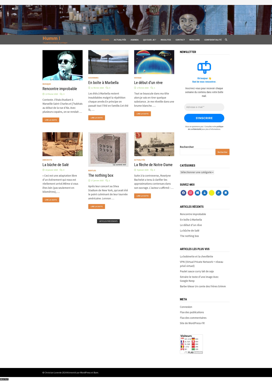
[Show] (211, 192)
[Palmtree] (218, 192)
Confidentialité (213, 39)
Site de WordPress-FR (192, 323)
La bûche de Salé (55, 164)
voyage (137, 77)
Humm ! (51, 38)
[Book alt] (225, 192)
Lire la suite (51, 120)
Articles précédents (108, 221)
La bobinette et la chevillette (196, 256)
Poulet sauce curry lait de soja (197, 271)
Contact (180, 39)
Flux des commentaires (193, 317)
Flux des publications (192, 312)
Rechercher (187, 147)
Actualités (120, 39)
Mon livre (194, 39)
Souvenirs (93, 77)
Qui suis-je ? (149, 39)
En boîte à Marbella (103, 82)
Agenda (135, 39)
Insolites (166, 39)
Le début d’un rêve (148, 82)
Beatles (92, 170)
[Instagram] (190, 192)
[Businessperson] (204, 192)
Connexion (186, 307)
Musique (46, 84)
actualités (139, 160)
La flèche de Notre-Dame (153, 164)
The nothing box (100, 175)
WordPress (85, 372)
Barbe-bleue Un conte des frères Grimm (203, 286)
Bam (96, 372)
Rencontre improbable (59, 88)
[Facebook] (183, 192)
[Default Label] (197, 192)
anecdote (47, 160)
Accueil (105, 39)
